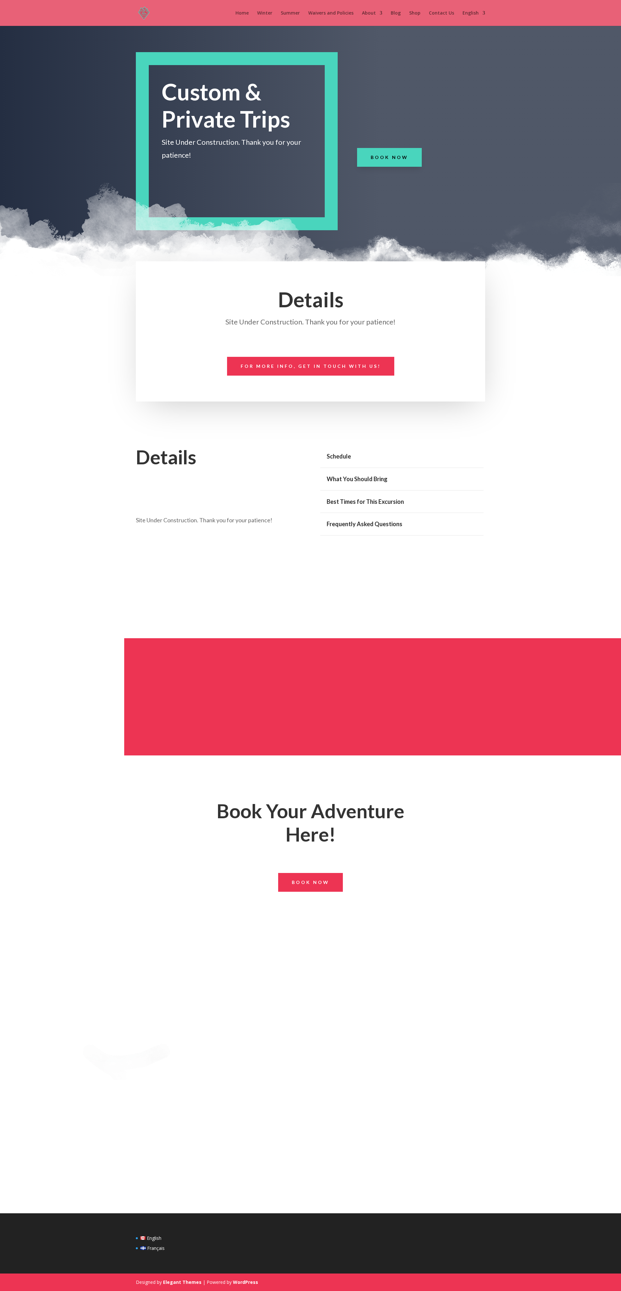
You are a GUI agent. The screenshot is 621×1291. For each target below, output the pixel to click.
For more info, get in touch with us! (311, 366)
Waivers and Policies (331, 13)
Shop (414, 13)
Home (242, 13)
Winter (264, 13)
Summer (290, 13)
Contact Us (441, 13)
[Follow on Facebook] (300, 913)
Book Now (389, 157)
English (471, 13)
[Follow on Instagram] (320, 913)
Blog (396, 13)
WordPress (245, 1282)
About (369, 13)
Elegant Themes (182, 1282)
